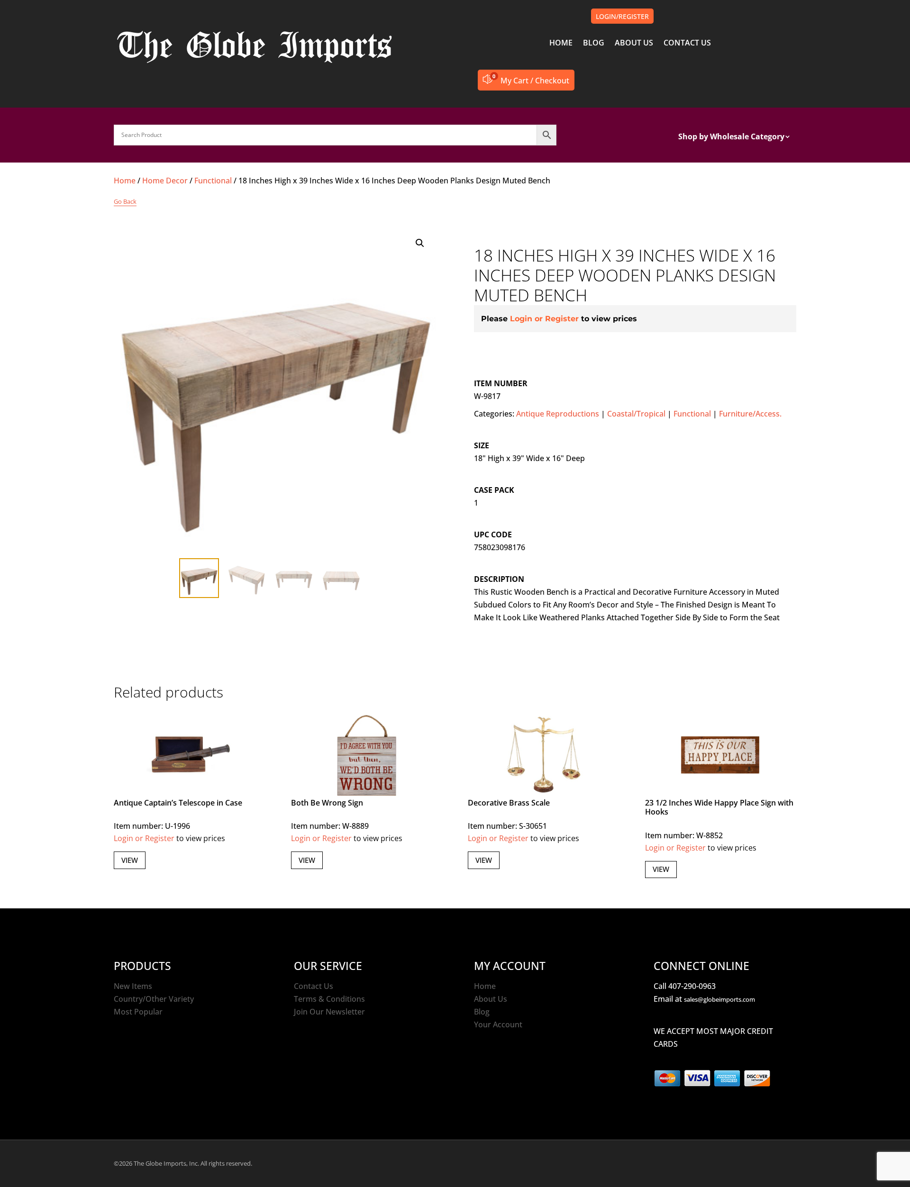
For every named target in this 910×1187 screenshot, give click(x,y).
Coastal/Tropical (636, 413)
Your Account (498, 1024)
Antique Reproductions (557, 413)
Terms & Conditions (329, 999)
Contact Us (313, 986)
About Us (490, 999)
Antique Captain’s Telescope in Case (178, 802)
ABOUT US (634, 43)
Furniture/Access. (750, 413)
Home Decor (165, 180)
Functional (213, 180)
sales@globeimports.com (719, 999)
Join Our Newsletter (329, 1011)
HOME (561, 43)
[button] (419, 243)
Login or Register (544, 318)
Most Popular (138, 1011)
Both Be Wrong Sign (327, 802)
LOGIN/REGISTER (622, 16)
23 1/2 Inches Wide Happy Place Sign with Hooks (719, 807)
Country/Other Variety (154, 999)
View (129, 860)
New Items (133, 986)
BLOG (593, 43)
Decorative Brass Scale (509, 802)
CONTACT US (687, 43)
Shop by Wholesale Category (731, 137)
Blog (482, 1011)
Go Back (125, 201)
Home (125, 180)
